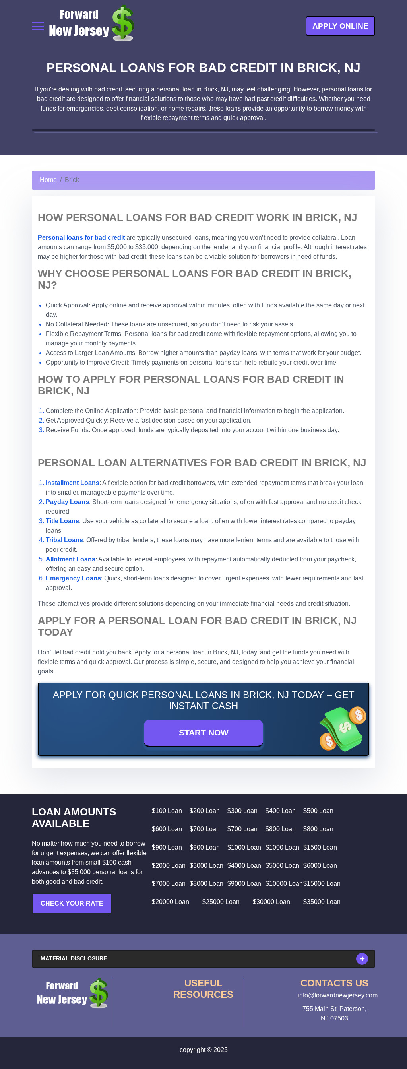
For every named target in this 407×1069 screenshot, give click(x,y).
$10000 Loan (284, 883)
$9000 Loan (244, 883)
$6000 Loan (320, 865)
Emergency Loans (73, 578)
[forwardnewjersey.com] (91, 26)
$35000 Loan (322, 901)
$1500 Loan (320, 847)
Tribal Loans (64, 540)
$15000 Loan (322, 883)
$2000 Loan (169, 865)
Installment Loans (72, 482)
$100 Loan (167, 810)
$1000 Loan (244, 847)
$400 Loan (281, 810)
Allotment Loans (70, 559)
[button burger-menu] (38, 26)
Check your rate (72, 903)
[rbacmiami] (72, 993)
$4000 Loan (244, 865)
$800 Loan (281, 829)
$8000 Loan (206, 883)
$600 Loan (167, 829)
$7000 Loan (169, 883)
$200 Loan (205, 810)
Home (48, 180)
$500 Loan (318, 810)
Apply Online (340, 26)
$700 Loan (205, 829)
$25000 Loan (221, 901)
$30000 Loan (271, 901)
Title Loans (62, 521)
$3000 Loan (206, 865)
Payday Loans (67, 502)
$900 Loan (167, 847)
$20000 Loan (170, 901)
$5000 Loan (282, 865)
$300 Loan (242, 810)
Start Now (204, 732)
